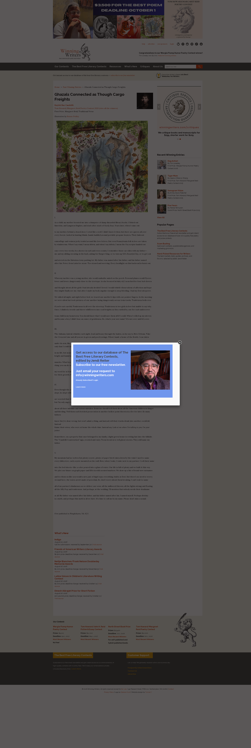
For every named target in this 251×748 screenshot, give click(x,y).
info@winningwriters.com (95, 375)
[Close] (179, 342)
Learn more (80, 387)
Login (95, 380)
